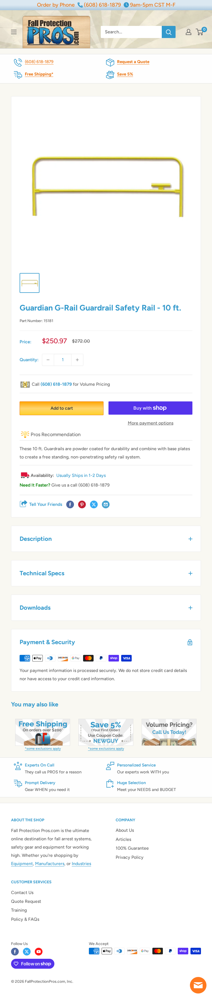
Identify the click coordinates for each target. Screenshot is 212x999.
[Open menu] (14, 32)
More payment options (150, 423)
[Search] (169, 32)
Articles (123, 839)
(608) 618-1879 (39, 61)
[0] (199, 32)
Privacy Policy (130, 857)
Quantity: (29, 359)
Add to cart (62, 408)
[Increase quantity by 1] (77, 360)
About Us (125, 830)
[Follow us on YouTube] (39, 951)
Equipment (22, 863)
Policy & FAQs (25, 919)
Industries (81, 863)
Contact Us (22, 892)
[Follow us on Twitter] (27, 951)
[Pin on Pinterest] (82, 505)
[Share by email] (106, 505)
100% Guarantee (132, 848)
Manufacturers (49, 863)
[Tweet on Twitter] (94, 505)
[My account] (188, 32)
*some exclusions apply (43, 748)
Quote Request (26, 901)
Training (19, 910)
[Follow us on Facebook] (15, 951)
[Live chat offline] (198, 985)
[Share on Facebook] (70, 505)
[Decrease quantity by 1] (48, 360)
